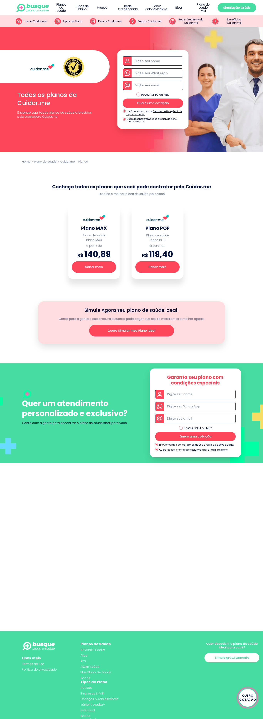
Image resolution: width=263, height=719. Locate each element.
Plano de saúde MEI (203, 7)
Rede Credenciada (128, 8)
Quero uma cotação (153, 103)
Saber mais (94, 267)
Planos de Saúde (61, 7)
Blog (178, 7)
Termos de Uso (162, 111)
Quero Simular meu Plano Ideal (131, 330)
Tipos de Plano (82, 8)
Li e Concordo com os (139, 111)
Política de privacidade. (220, 444)
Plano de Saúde (45, 161)
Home (26, 161)
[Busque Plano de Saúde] (32, 8)
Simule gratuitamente (232, 657)
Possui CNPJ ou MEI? (155, 94)
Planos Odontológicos (156, 8)
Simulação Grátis (236, 7)
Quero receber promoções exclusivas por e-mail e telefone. (152, 120)
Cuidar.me (67, 161)
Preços (102, 7)
